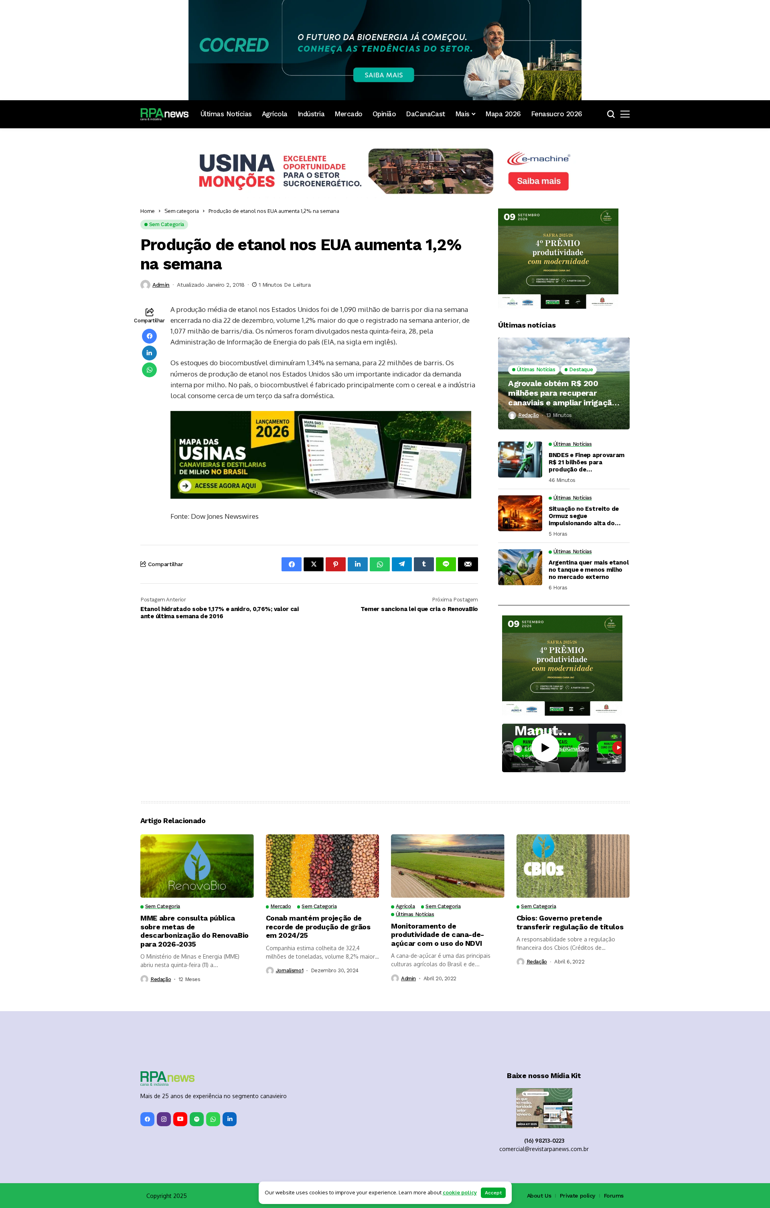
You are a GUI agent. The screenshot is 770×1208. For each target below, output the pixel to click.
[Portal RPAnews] (164, 114)
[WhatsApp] (213, 1119)
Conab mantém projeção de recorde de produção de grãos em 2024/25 (318, 926)
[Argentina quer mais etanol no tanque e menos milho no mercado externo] (520, 567)
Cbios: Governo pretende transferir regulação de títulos (570, 922)
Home (147, 211)
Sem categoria (181, 211)
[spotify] (197, 1119)
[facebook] (147, 1119)
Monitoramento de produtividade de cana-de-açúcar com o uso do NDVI (437, 934)
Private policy (577, 1195)
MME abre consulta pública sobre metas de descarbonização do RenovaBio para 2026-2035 (194, 931)
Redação (528, 415)
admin (161, 284)
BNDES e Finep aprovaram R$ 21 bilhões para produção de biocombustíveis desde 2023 (586, 462)
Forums (614, 1195)
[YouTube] (180, 1119)
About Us (539, 1195)
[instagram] (164, 1119)
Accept (493, 1193)
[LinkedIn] (230, 1119)
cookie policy (460, 1192)
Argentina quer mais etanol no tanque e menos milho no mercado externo (588, 570)
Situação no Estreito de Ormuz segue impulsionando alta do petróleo (584, 516)
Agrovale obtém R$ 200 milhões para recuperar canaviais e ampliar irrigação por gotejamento (562, 392)
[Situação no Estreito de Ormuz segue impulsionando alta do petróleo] (520, 513)
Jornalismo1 (290, 970)
